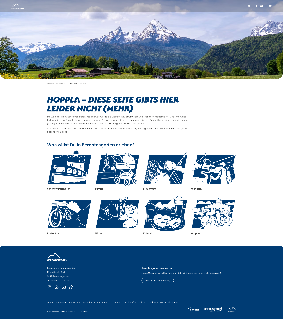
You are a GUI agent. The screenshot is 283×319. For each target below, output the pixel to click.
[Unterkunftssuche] (261, 6)
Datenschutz (74, 302)
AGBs (108, 302)
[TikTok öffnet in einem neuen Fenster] (71, 287)
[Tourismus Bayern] (193, 311)
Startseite (135, 120)
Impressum (61, 302)
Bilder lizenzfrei (129, 302)
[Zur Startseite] (18, 6)
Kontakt (51, 302)
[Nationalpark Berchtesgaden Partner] (232, 311)
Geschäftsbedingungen (93, 302)
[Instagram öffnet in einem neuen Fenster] (49, 287)
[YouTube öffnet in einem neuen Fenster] (64, 287)
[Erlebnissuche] (255, 6)
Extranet (116, 302)
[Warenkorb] (249, 6)
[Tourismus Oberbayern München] (213, 311)
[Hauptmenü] (270, 6)
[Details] (69, 169)
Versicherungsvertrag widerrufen (162, 302)
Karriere (141, 302)
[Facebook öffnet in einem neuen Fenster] (56, 287)
